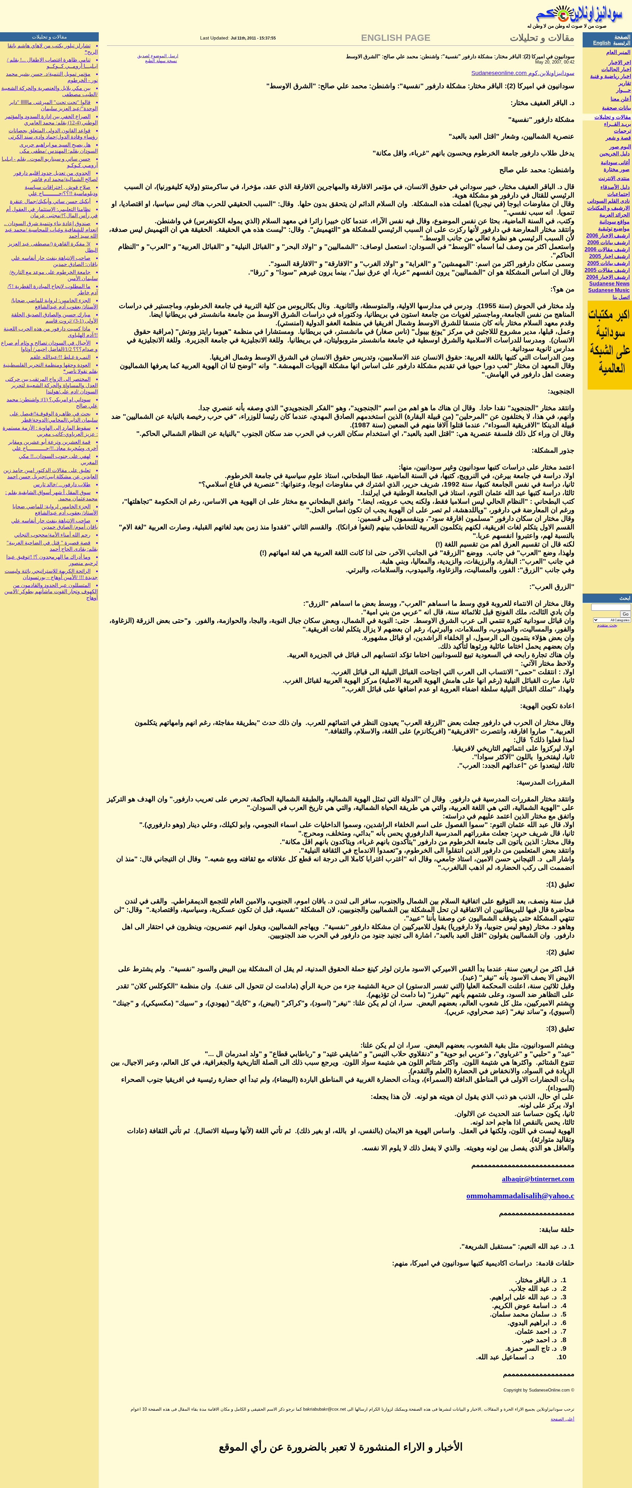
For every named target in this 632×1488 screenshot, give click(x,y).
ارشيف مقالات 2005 (607, 270)
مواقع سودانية (614, 222)
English (602, 42)
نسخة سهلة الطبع (161, 60)
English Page (396, 38)
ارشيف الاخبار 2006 (608, 235)
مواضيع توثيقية (614, 228)
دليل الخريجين (614, 153)
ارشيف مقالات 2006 (607, 249)
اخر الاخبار (620, 62)
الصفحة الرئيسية (621, 39)
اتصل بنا (621, 297)
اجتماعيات (618, 194)
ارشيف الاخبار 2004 (608, 277)
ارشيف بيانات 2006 (608, 242)
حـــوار (623, 90)
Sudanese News (609, 283)
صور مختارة (617, 169)
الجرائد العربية (614, 215)
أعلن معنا (621, 99)
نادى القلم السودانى (608, 201)
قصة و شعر (618, 138)
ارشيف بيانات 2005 (608, 263)
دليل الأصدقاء (615, 187)
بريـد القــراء (617, 124)
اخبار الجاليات (616, 69)
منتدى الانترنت (614, 178)
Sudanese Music (609, 290)
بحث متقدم (607, 625)
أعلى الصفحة (562, 1419)
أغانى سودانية (615, 162)
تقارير (625, 83)
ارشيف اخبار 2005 (609, 256)
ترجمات (622, 131)
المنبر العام (618, 52)
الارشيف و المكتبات (608, 208)
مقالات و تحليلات (612, 117)
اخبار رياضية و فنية (610, 76)
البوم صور (620, 146)
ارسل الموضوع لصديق (157, 55)
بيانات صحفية (616, 108)
